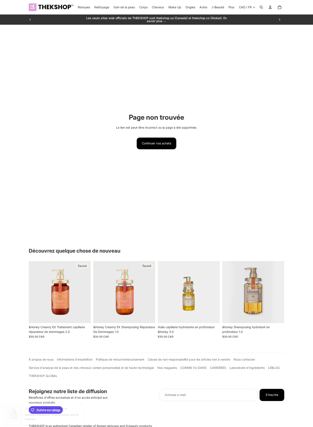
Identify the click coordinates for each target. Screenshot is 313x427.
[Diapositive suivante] (279, 19)
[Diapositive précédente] (30, 19)
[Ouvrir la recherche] (261, 7)
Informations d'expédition (74, 359)
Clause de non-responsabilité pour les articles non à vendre (189, 359)
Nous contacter (244, 359)
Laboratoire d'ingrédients (247, 367)
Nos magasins (167, 367)
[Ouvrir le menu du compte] (270, 7)
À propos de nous (41, 359)
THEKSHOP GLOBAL (43, 376)
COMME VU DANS (193, 367)
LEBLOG (274, 367)
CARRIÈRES (218, 367)
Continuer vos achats (156, 143)
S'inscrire (272, 395)
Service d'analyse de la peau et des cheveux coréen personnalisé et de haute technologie (91, 367)
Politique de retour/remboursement (120, 359)
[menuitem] (231, 7)
